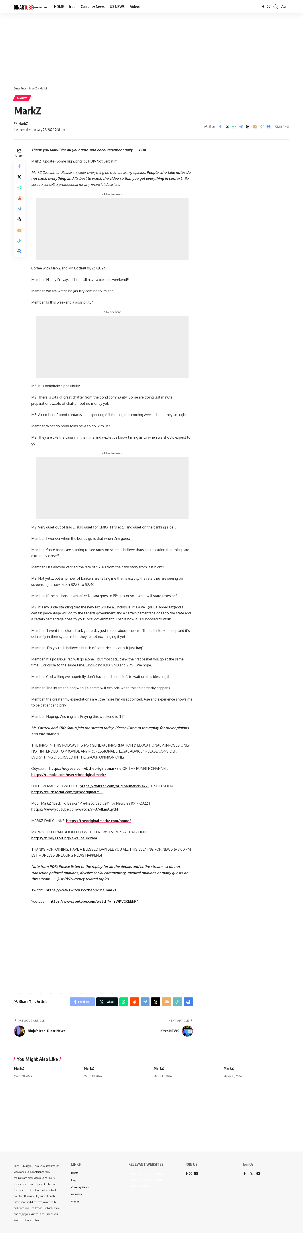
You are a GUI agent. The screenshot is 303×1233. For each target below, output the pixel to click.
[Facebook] (263, 7)
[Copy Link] (261, 126)
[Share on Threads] (248, 126)
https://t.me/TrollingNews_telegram (64, 838)
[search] (275, 6)
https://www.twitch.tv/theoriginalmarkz (81, 890)
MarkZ (22, 98)
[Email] (255, 126)
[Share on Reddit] (19, 198)
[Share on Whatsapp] (234, 126)
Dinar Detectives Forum (147, 1173)
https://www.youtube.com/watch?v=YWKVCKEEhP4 (94, 901)
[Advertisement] (137, 48)
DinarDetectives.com (145, 1179)
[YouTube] (258, 1174)
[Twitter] (268, 7)
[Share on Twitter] (227, 126)
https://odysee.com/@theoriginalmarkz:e (85, 768)
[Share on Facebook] (220, 126)
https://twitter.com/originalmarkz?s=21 (114, 786)
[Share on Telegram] (241, 126)
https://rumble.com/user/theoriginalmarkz (68, 774)
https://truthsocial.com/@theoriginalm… (67, 792)
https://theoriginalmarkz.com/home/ (98, 821)
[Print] (268, 126)
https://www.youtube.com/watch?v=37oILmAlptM (74, 809)
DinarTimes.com (142, 1185)
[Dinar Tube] (30, 7)
